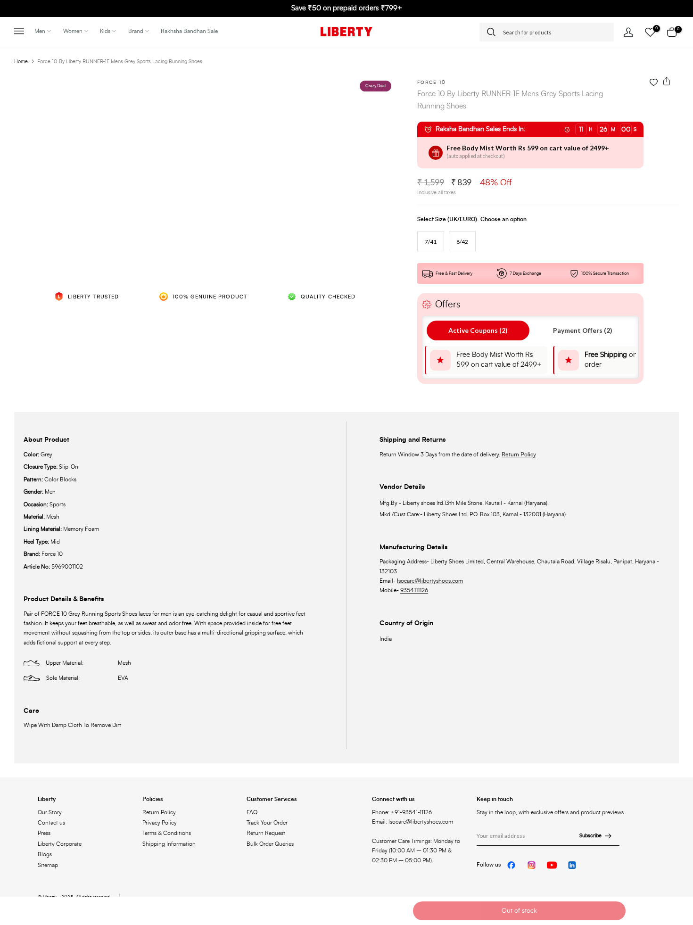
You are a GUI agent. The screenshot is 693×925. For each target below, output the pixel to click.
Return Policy (519, 454)
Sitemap (48, 865)
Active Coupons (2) (478, 330)
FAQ (252, 812)
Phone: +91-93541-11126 (402, 812)
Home (21, 61)
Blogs (45, 854)
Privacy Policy (159, 823)
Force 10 (431, 82)
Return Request (266, 833)
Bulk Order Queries (270, 844)
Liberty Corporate (60, 844)
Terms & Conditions (166, 833)
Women (72, 31)
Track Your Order (267, 823)
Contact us (51, 823)
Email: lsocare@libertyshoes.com (412, 822)
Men (39, 31)
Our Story (50, 812)
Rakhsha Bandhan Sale (189, 31)
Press (44, 833)
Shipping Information (169, 844)
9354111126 (414, 590)
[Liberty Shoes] (346, 32)
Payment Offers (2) (582, 330)
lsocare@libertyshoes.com (430, 581)
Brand (135, 31)
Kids (105, 31)
